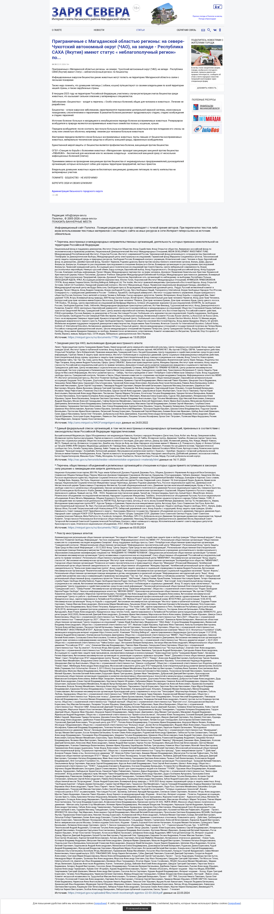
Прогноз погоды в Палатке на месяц (207, 16)
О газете (57, 30)
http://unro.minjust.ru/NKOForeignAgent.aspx (94, 422)
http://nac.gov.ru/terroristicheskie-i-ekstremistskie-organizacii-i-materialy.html (113, 459)
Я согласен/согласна (137, 908)
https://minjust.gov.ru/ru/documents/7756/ (93, 337)
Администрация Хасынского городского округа (77, 191)
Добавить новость (206, 88)
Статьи (140, 30)
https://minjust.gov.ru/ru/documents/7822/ (93, 527)
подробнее (100, 903)
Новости (99, 30)
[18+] (91, 14)
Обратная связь (186, 30)
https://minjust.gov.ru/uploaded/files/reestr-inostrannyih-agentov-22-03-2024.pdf (115, 892)
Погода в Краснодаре (207, 19)
